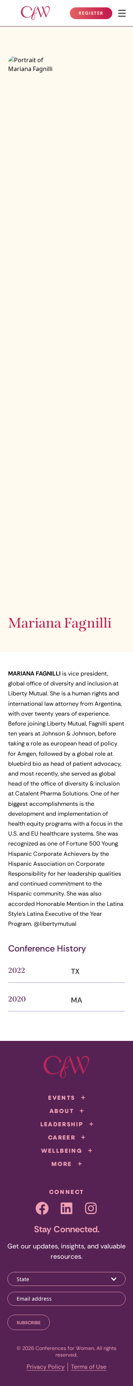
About (62, 1111)
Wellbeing (62, 1150)
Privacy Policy (46, 1367)
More (61, 1164)
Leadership (61, 1124)
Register (95, 14)
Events (61, 1097)
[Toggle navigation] (122, 13)
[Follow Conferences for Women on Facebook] (42, 1208)
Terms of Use (88, 1367)
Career (61, 1137)
